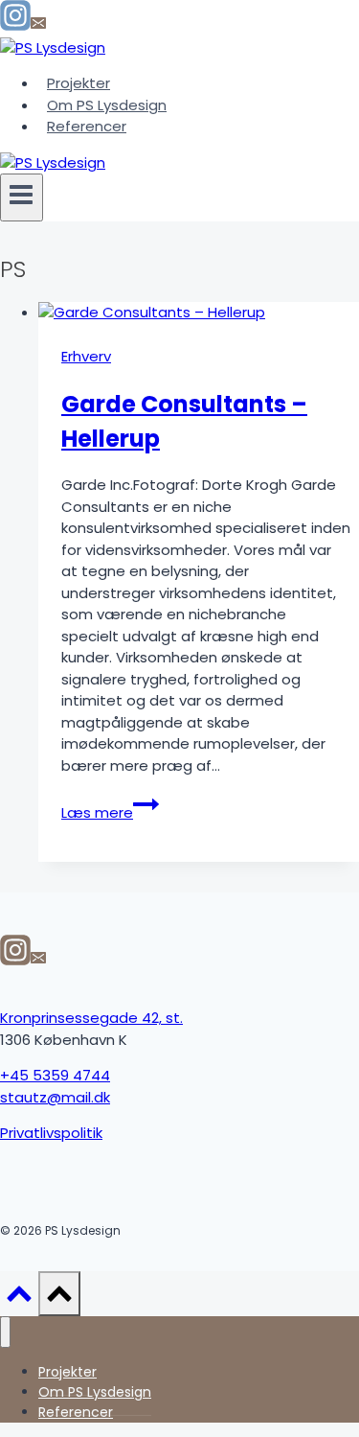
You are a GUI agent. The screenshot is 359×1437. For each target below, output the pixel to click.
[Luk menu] (5, 1332)
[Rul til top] (19, 1300)
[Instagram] (15, 25)
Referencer (86, 126)
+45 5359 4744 (55, 1075)
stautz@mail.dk (55, 1097)
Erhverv (86, 356)
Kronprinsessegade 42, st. (91, 1018)
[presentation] (198, 313)
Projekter (78, 83)
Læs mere (110, 812)
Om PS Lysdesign (107, 105)
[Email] (38, 25)
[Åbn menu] (21, 197)
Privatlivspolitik (51, 1133)
